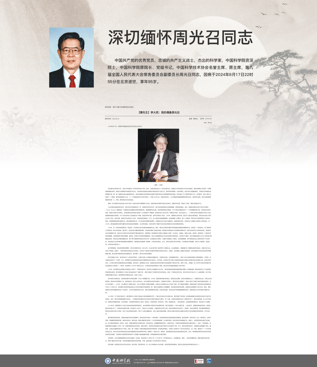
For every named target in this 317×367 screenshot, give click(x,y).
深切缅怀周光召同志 (127, 107)
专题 (117, 107)
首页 (114, 107)
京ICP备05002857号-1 (140, 362)
